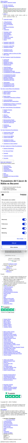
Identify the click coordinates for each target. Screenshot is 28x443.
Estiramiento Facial (7, 69)
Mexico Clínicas (7, 321)
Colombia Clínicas (7, 327)
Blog (4, 28)
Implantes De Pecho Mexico (9, 378)
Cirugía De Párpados (8, 68)
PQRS (4, 25)
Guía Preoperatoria (7, 23)
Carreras (5, 294)
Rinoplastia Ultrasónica (8, 78)
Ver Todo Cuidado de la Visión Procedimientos (11, 146)
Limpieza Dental (7, 126)
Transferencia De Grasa (8, 80)
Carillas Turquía (7, 339)
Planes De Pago (7, 293)
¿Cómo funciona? (7, 21)
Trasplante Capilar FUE (8, 42)
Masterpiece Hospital (8, 368)
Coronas (5, 127)
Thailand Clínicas (7, 324)
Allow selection (14, 247)
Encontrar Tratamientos (8, 6)
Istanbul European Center (9, 361)
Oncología (5, 158)
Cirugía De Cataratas (8, 133)
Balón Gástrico (6, 93)
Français (24, 10)
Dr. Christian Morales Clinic (9, 367)
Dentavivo (5, 362)
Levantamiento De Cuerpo (9, 74)
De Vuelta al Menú (10, 419)
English (10, 8)
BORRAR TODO (13, 264)
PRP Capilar (6, 54)
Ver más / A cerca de (8, 5)
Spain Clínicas (6, 320)
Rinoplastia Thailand (8, 384)
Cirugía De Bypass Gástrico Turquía (11, 344)
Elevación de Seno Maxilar (9, 121)
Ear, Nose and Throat (8, 150)
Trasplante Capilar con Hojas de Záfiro (12, 53)
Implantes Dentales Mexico (9, 374)
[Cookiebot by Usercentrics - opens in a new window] (20, 195)
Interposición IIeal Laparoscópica (11, 101)
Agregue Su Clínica (7, 303)
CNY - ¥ (18, 15)
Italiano (10, 11)
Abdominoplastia (7, 64)
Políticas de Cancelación (9, 301)
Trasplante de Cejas (7, 49)
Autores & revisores (7, 290)
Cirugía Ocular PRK (8, 137)
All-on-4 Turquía (7, 355)
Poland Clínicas (7, 323)
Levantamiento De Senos (9, 71)
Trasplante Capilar (7, 32)
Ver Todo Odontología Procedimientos (9, 130)
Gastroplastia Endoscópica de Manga (11, 97)
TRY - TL (15, 16)
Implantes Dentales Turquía (9, 338)
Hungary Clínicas (7, 325)
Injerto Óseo (6, 116)
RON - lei (5, 16)
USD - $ (9, 15)
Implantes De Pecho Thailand (10, 387)
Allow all (14, 243)
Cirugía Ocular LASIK (8, 132)
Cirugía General (7, 38)
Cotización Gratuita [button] (11, 2)
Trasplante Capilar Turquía (9, 348)
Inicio (4, 173)
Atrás (7, 266)
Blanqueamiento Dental (8, 119)
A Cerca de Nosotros (8, 24)
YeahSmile (5, 364)
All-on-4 (5, 114)
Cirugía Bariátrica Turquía (9, 343)
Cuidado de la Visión (8, 37)
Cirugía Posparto (7, 67)
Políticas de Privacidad (8, 298)
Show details (20, 238)
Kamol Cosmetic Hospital (9, 370)
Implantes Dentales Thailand (9, 388)
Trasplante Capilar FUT (8, 43)
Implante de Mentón (8, 77)
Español (14, 10)
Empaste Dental (7, 117)
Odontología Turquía (8, 345)
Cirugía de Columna (8, 155)
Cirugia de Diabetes (7, 100)
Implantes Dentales (7, 109)
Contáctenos (6, 29)
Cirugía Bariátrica (7, 34)
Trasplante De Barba (8, 47)
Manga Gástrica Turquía (8, 331)
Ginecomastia (6, 82)
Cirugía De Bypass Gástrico (9, 91)
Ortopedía (5, 153)
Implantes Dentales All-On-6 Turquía (11, 352)
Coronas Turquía (7, 340)
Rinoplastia (6, 61)
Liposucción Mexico (8, 379)
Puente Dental (6, 112)
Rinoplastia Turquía (7, 333)
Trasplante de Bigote (8, 51)
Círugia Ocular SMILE (8, 136)
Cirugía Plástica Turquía (8, 349)
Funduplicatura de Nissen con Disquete (12, 103)
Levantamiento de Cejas (8, 85)
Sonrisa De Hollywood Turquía (10, 351)
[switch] (24, 224)
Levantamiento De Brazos (9, 76)
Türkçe (18, 11)
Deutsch (19, 8)
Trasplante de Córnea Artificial (10, 143)
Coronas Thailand (7, 389)
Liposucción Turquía (8, 342)
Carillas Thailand (7, 386)
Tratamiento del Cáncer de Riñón (10, 176)
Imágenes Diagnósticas (8, 148)
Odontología (6, 36)
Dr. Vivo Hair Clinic (8, 363)
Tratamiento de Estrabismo (9, 141)
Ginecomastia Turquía (8, 336)
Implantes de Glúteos (8, 63)
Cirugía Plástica (7, 33)
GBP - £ (14, 15)
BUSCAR (3, 162)
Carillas (5, 111)
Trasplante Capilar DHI (8, 46)
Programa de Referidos (8, 27)
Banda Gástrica (6, 96)
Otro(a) (5, 39)
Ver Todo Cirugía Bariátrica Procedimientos (10, 107)
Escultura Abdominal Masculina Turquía (12, 353)
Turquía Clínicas (7, 319)
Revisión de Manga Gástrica (9, 105)
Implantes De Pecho (8, 62)
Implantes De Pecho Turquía (9, 334)
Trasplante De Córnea (8, 139)
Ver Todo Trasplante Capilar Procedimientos (11, 57)
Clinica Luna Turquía (8, 359)
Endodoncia (6, 125)
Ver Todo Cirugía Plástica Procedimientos (10, 88)
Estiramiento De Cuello (8, 83)
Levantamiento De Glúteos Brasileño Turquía (13, 347)
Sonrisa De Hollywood (8, 122)
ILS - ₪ (21, 15)
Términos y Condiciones (9, 299)
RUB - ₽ (10, 16)
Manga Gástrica (7, 92)
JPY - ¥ (25, 15)
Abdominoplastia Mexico (9, 376)
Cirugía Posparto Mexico (9, 377)
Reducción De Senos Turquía (10, 335)
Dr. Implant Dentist (7, 366)
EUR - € (5, 14)
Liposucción (6, 59)
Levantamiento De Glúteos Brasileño (11, 72)
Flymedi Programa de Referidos (10, 292)
